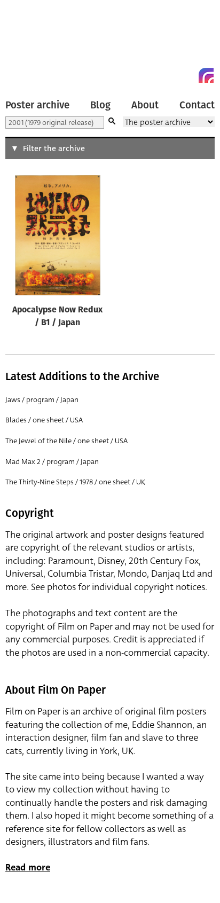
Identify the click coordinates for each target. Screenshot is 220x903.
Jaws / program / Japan (41, 400)
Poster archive (37, 105)
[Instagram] (206, 75)
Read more (27, 867)
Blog (100, 105)
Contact (197, 105)
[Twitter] (167, 75)
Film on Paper (29, 44)
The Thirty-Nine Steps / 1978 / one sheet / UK (75, 482)
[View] (58, 237)
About (145, 105)
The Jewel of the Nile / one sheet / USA (66, 441)
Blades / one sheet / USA (44, 420)
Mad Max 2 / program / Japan (52, 462)
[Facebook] (186, 75)
